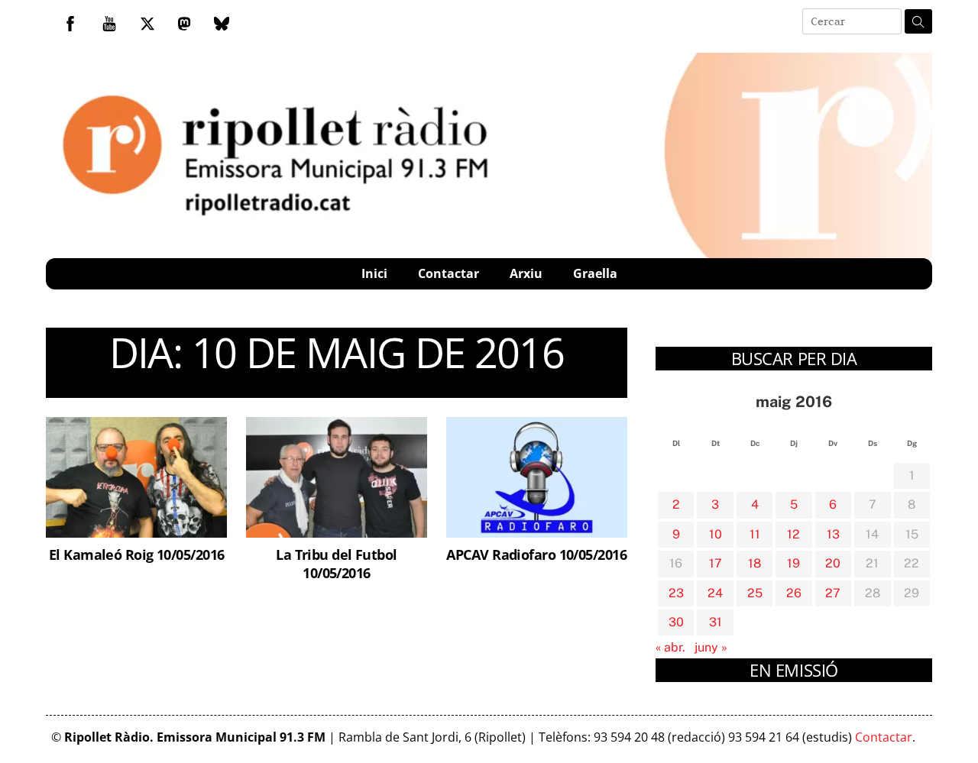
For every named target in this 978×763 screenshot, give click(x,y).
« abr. (670, 647)
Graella (595, 273)
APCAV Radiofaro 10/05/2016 (536, 554)
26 (794, 593)
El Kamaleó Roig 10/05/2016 (137, 554)
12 (793, 534)
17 (715, 563)
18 (754, 563)
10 (715, 534)
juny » (711, 647)
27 (832, 593)
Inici (374, 273)
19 (793, 563)
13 (833, 534)
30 (676, 622)
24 (715, 593)
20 (832, 563)
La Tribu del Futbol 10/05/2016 (336, 563)
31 (715, 622)
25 (755, 593)
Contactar (448, 273)
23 (676, 593)
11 (755, 534)
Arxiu (526, 273)
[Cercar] (918, 21)
